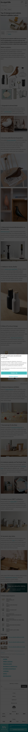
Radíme (5, 659)
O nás (14, 693)
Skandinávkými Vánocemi (11, 577)
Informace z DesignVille (10, 666)
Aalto (13, 540)
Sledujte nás (14, 703)
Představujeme (7, 664)
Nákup (14, 696)
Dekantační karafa (5, 231)
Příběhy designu (8, 661)
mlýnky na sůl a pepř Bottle (10, 269)
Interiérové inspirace (9, 669)
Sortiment (14, 699)
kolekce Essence (9, 389)
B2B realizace (7, 676)
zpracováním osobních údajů (18, 689)
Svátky (9, 34)
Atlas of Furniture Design (16, 337)
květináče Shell (8, 111)
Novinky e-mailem (14, 683)
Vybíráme (6, 671)
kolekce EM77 (13, 501)
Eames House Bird (11, 140)
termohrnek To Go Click (16, 427)
